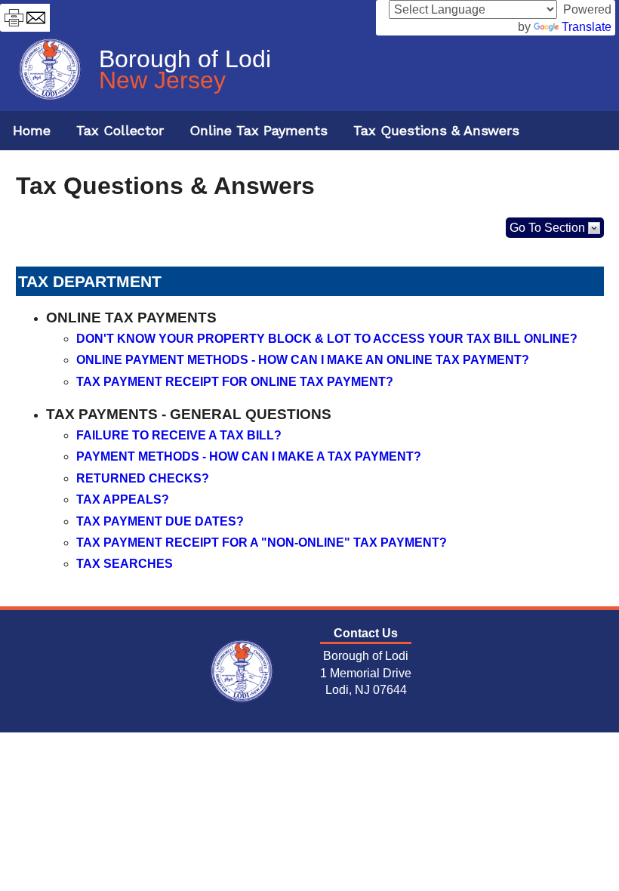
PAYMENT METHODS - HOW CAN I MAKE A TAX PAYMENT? (248, 456)
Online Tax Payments (258, 130)
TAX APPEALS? (122, 499)
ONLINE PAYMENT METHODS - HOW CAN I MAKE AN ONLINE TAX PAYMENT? (302, 359)
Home (32, 130)
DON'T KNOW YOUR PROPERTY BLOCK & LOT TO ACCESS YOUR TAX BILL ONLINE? (326, 338)
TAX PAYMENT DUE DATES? (160, 521)
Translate (586, 26)
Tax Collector (120, 130)
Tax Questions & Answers (436, 130)
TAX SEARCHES (124, 563)
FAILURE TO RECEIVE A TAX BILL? (179, 435)
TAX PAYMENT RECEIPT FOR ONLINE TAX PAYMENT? (234, 381)
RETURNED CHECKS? (142, 478)
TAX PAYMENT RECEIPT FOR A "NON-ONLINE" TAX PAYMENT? (261, 542)
